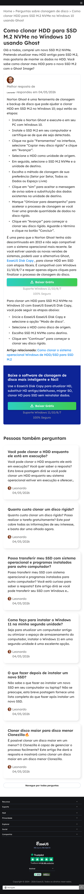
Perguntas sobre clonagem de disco (42, 11)
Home (7, 11)
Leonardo (11, 92)
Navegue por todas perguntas (42, 785)
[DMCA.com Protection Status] (46, 874)
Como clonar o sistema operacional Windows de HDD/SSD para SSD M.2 (40, 354)
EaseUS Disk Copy (20, 260)
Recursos (6, 802)
